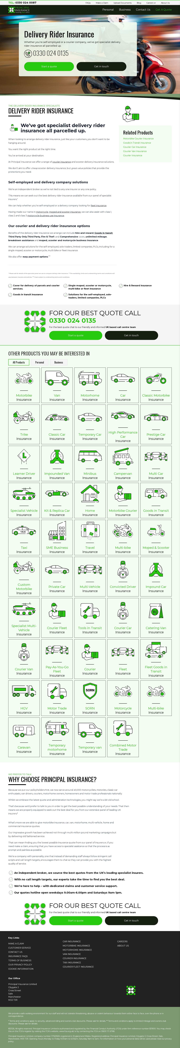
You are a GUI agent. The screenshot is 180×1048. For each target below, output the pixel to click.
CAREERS (122, 941)
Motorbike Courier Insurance (138, 138)
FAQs (88, 3)
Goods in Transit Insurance (137, 143)
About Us (165, 3)
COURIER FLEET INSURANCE (78, 967)
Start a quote (49, 66)
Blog (139, 3)
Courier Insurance (132, 155)
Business (125, 9)
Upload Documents (122, 3)
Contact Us (143, 9)
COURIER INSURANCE (74, 958)
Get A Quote (164, 9)
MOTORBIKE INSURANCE (76, 945)
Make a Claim (102, 3)
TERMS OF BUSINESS (19, 960)
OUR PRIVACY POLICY (20, 964)
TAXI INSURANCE (72, 962)
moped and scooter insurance (65, 212)
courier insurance (61, 162)
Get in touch (101, 66)
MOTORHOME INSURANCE (77, 950)
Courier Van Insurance (135, 151)
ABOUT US (123, 945)
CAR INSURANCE (72, 941)
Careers (150, 3)
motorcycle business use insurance (45, 215)
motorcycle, (42, 212)
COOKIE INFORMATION (20, 969)
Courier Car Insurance (134, 147)
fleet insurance (98, 205)
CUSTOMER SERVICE (19, 948)
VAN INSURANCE (72, 954)
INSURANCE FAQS (18, 956)
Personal (108, 9)
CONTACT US (15, 952)
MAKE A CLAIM (16, 943)
